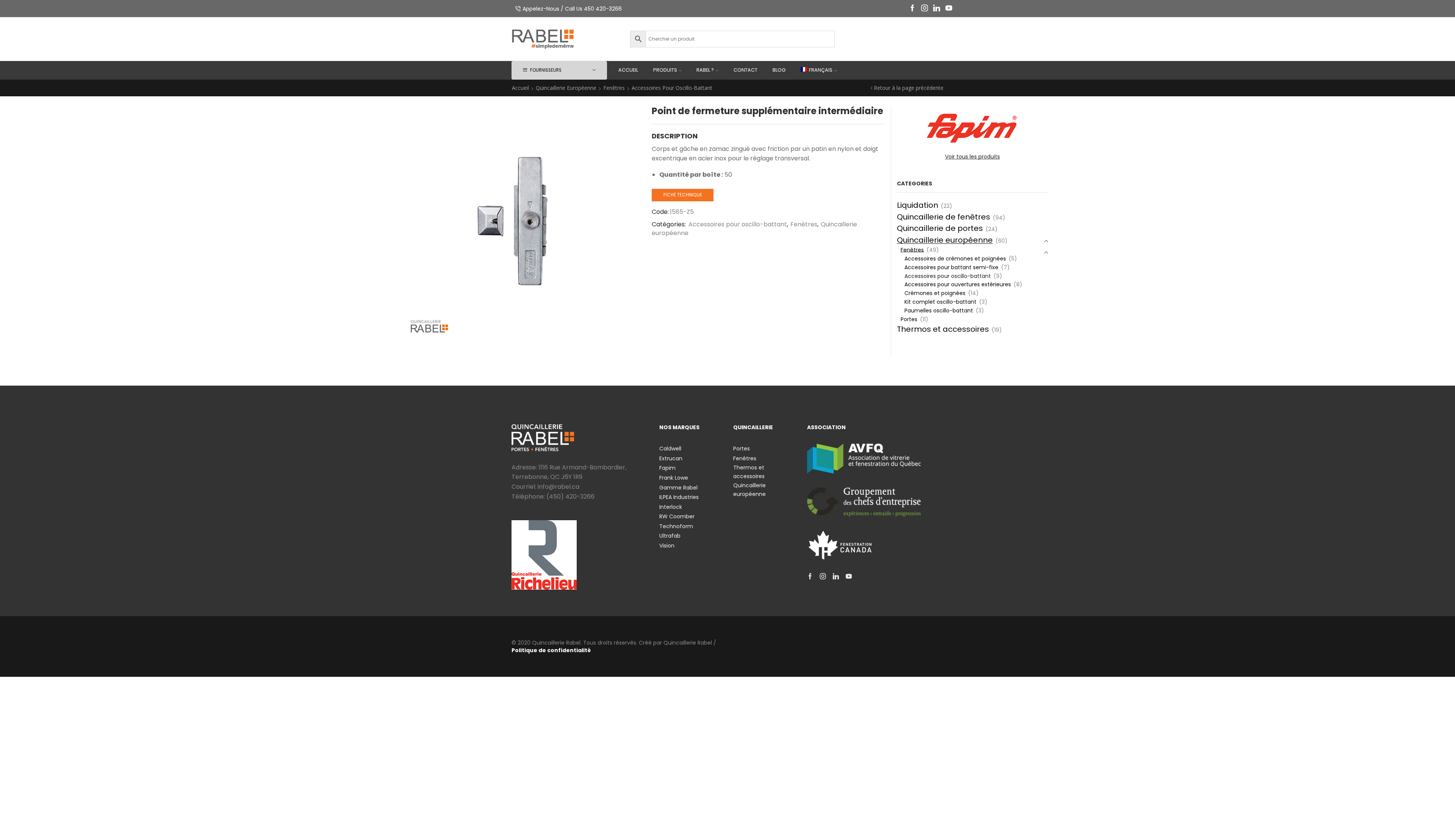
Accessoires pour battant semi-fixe (951, 267)
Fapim (667, 468)
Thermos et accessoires (943, 329)
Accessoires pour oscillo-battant (672, 87)
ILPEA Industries (679, 497)
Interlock (670, 507)
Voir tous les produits (972, 156)
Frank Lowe (673, 478)
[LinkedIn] (936, 9)
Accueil (628, 70)
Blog (779, 70)
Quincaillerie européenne (566, 87)
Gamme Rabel (678, 487)
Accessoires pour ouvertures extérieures (957, 284)
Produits (665, 70)
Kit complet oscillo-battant (940, 302)
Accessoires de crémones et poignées (955, 258)
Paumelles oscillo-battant (938, 310)
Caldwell (670, 448)
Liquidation (917, 205)
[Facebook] (912, 9)
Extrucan (670, 458)
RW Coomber (677, 516)
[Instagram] (924, 9)
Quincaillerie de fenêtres (943, 217)
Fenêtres (614, 87)
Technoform (676, 526)
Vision (666, 545)
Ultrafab (670, 536)
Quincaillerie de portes (940, 228)
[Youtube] (948, 9)
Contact (745, 70)
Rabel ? (705, 70)
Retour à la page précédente (908, 87)
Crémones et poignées (934, 293)
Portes (909, 319)
